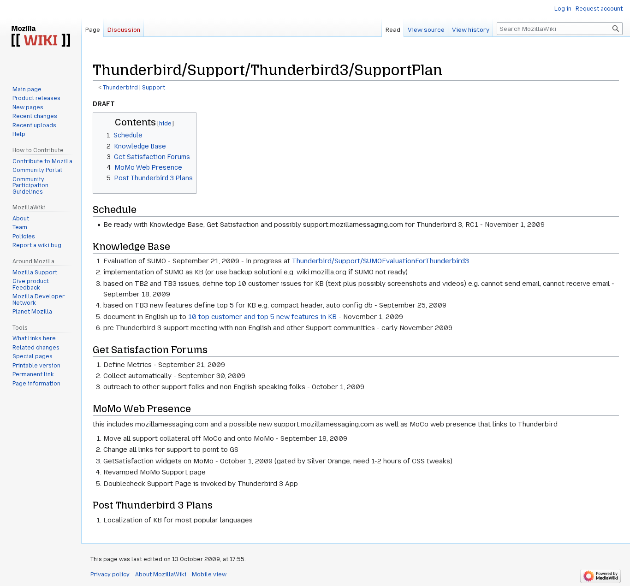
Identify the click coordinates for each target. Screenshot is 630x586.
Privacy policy (110, 574)
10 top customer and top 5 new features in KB (262, 317)
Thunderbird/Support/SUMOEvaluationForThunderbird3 (380, 261)
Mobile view (209, 574)
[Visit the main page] (40, 37)
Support (153, 87)
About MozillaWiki (160, 574)
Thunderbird (120, 87)
